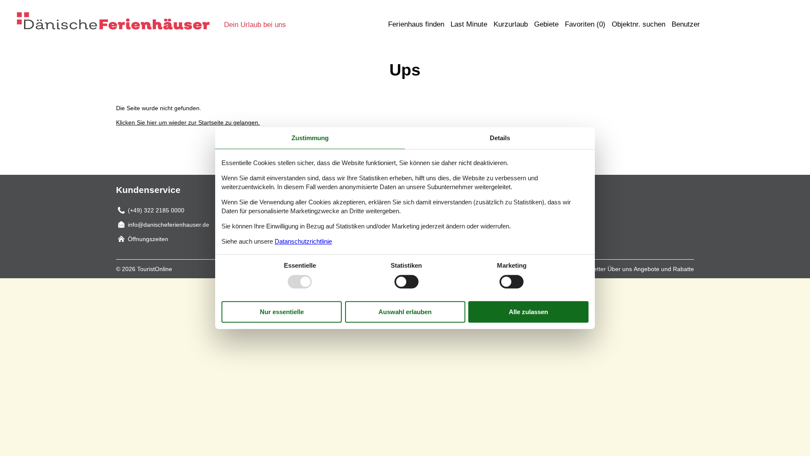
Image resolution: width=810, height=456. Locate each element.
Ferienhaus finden (416, 24)
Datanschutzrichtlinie (303, 241)
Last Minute (469, 24)
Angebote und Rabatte (664, 269)
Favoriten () (585, 24)
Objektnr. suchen (638, 24)
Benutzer (686, 24)
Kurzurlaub (511, 24)
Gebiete (546, 24)
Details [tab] (500, 137)
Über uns (620, 269)
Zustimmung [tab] (310, 137)
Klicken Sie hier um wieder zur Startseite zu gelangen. (188, 122)
